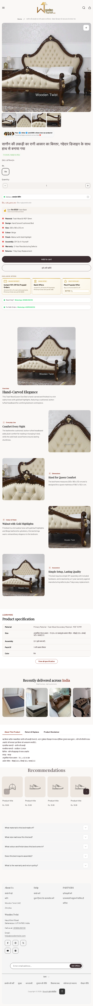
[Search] (83, 7)
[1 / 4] (9, 120)
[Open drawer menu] (3, 8)
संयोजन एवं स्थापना (70, 983)
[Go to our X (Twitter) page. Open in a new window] (23, 943)
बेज (5, 171)
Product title (7, 800)
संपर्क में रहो (9, 893)
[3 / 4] (39, 120)
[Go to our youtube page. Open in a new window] (8, 951)
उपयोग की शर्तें (9, 983)
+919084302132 (19, 928)
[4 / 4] (54, 120)
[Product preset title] (12, 786)
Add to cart (46, 259)
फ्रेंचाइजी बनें (67, 893)
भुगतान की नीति (41, 983)
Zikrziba (8, 908)
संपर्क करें (37, 893)
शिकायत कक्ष (55, 983)
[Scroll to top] (62, 991)
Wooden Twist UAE (13, 903)
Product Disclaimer (51, 732)
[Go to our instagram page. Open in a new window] (15, 943)
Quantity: (6, 179)
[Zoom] (86, 28)
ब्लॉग (6, 898)
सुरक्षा (20, 983)
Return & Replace (32, 732)
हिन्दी (44, 977)
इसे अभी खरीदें (46, 268)
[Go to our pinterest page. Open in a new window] (15, 951)
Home (19, 19)
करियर (65, 903)
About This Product (12, 732)
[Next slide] (86, 791)
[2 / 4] (24, 120)
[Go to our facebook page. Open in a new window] (8, 943)
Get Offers (76, 966)
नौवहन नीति (85, 983)
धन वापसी (29, 983)
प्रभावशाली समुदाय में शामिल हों (73, 898)
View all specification (46, 661)
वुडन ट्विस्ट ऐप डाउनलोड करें (44, 898)
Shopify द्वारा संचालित (49, 991)
